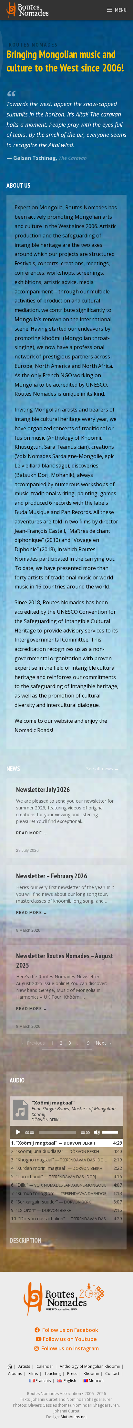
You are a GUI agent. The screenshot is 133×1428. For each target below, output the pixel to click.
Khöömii (91, 1373)
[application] (66, 1132)
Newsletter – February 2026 (51, 876)
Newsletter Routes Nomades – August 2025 (64, 960)
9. (41, 1210)
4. (56, 1168)
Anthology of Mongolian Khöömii (90, 1366)
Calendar (44, 1366)
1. (53, 1143)
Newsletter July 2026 (43, 789)
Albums (15, 1373)
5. (53, 1176)
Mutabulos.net (74, 1417)
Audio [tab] (17, 1080)
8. (52, 1202)
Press (72, 1373)
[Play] (18, 1132)
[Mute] (97, 1132)
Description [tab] (25, 1240)
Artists (24, 1366)
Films (33, 1373)
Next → (104, 1043)
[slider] (111, 1131)
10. (60, 1218)
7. (59, 1193)
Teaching (52, 1373)
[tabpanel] (66, 1160)
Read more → (31, 833)
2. (55, 1151)
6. (58, 1185)
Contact (112, 1373)
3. (60, 1160)
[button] (102, 769)
